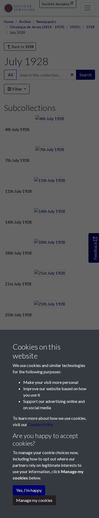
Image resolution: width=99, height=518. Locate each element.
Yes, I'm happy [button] (29, 490)
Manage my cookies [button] (34, 500)
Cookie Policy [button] (40, 424)
